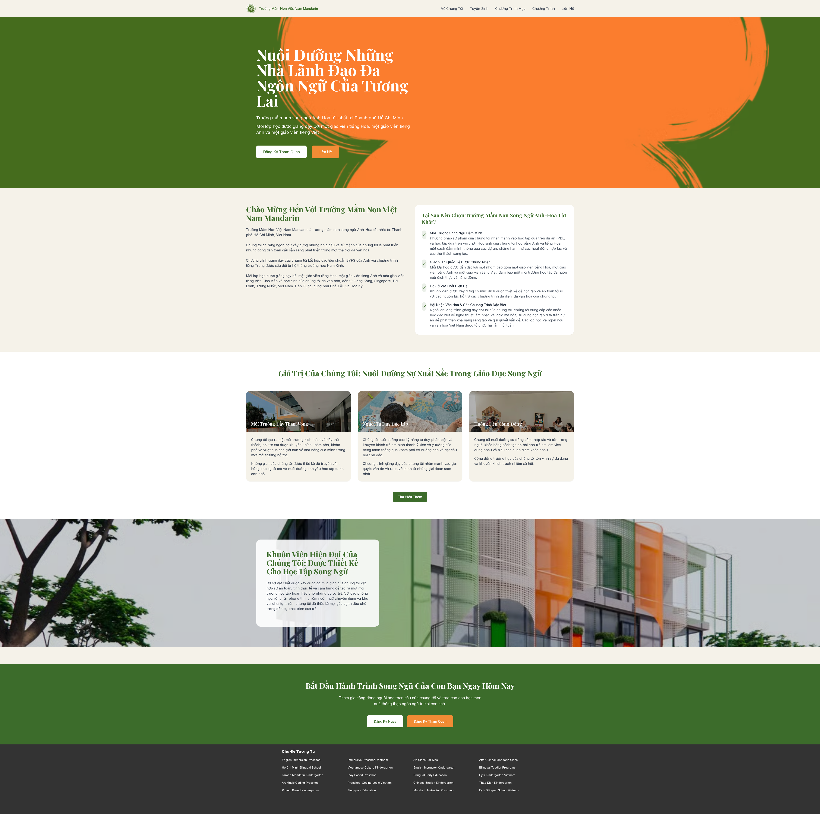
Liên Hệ (568, 8)
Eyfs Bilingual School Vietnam (499, 790)
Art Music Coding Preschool (300, 782)
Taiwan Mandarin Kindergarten (302, 775)
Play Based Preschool (362, 775)
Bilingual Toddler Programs (497, 767)
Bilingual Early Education (430, 775)
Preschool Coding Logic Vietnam (370, 782)
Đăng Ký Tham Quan (281, 152)
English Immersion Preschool (301, 759)
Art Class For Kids (425, 759)
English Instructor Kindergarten (434, 767)
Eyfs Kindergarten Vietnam (497, 775)
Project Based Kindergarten (300, 790)
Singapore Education (362, 790)
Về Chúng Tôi (452, 8)
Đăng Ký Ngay (385, 721)
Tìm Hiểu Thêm (410, 497)
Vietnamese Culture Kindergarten (370, 767)
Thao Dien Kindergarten (495, 782)
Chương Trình (543, 8)
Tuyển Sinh (479, 8)
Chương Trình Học (510, 8)
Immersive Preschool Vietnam (368, 759)
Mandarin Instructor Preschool (433, 790)
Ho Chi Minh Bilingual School (301, 767)
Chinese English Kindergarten (433, 782)
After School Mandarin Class (498, 759)
